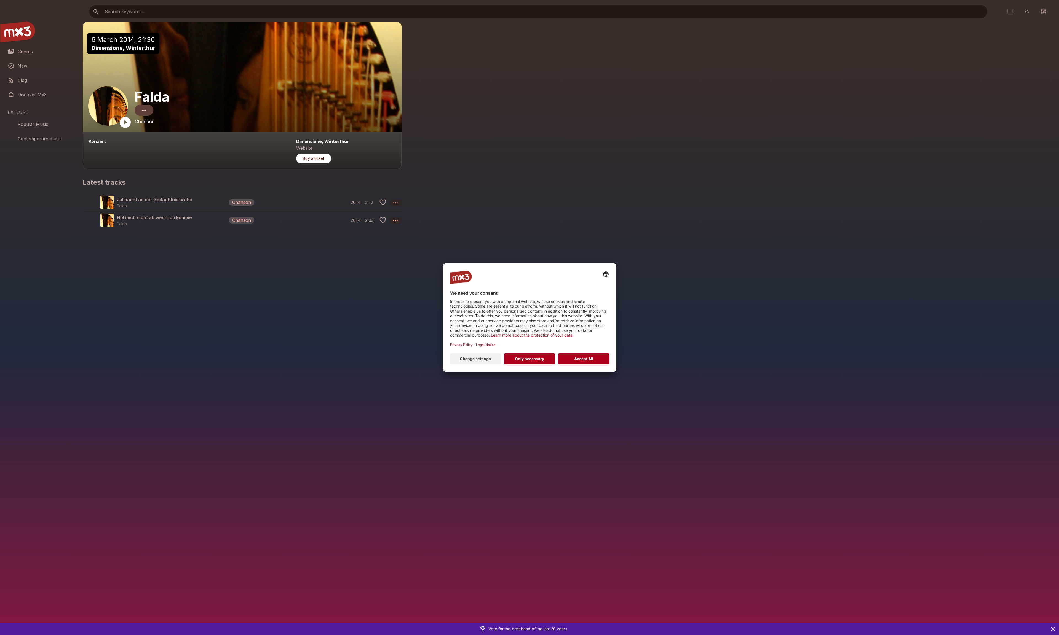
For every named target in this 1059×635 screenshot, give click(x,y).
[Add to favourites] (383, 202)
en (1027, 11)
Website (304, 148)
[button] (242, 202)
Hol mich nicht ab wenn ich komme (154, 217)
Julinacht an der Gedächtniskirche (154, 199)
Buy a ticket (313, 158)
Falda (152, 97)
